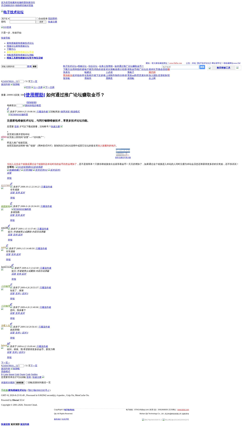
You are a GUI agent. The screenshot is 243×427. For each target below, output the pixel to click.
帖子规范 (89, 69)
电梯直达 (11, 105)
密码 (3, 22)
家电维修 (20, 43)
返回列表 (5, 84)
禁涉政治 (67, 75)
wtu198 (4, 227)
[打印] (27, 87)
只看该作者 (42, 111)
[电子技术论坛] (12, 12)
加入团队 (153, 75)
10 (12, 81)
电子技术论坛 (69, 66)
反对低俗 (77, 75)
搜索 (29, 66)
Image (11, 374)
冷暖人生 (5, 325)
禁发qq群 (131, 75)
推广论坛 (141, 69)
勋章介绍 (119, 69)
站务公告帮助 (106, 66)
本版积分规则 (8, 382)
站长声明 (65, 419)
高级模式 (5, 371)
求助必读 (98, 69)
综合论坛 (92, 66)
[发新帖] (15, 84)
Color (5, 374)
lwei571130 (6, 267)
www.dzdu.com (183, 410)
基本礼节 (153, 69)
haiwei (4, 345)
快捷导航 (5, 38)
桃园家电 (5, 206)
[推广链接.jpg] (123, 152)
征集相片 (89, 75)
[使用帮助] (34, 94)
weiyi (3, 247)
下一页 (34, 81)
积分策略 (110, 69)
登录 (16, 126)
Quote (22, 374)
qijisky (4, 136)
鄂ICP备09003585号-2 (38, 390)
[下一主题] (48, 87)
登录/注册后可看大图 (123, 158)
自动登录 (43, 18)
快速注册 (52, 22)
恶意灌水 (141, 75)
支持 (17, 192)
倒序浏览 (65, 111)
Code (28, 374)
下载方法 (67, 69)
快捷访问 (30, 2)
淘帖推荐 (20, 55)
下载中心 (11, 49)
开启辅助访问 (8, 5)
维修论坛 (18, 46)
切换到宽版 (27, 5)
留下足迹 (98, 75)
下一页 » (5, 362)
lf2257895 (5, 185)
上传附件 (110, 75)
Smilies (34, 374)
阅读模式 (75, 111)
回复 (9, 173)
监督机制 (162, 75)
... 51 (16, 81)
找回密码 (52, 18)
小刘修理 (5, 286)
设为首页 (5, 2)
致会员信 (162, 69)
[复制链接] (31, 102)
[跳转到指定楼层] (32, 105)
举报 (9, 178)
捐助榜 (18, 5)
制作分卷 (119, 75)
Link (17, 374)
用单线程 (77, 69)
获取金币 (131, 69)
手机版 (4, 390)
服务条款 (57, 419)
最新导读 (20, 52)
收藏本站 (14, 2)
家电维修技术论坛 (17, 390)
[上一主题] (37, 87)
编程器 (22, 2)
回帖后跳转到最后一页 (39, 382)
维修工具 (25, 58)
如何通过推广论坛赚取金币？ (129, 66)
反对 (22, 192)
